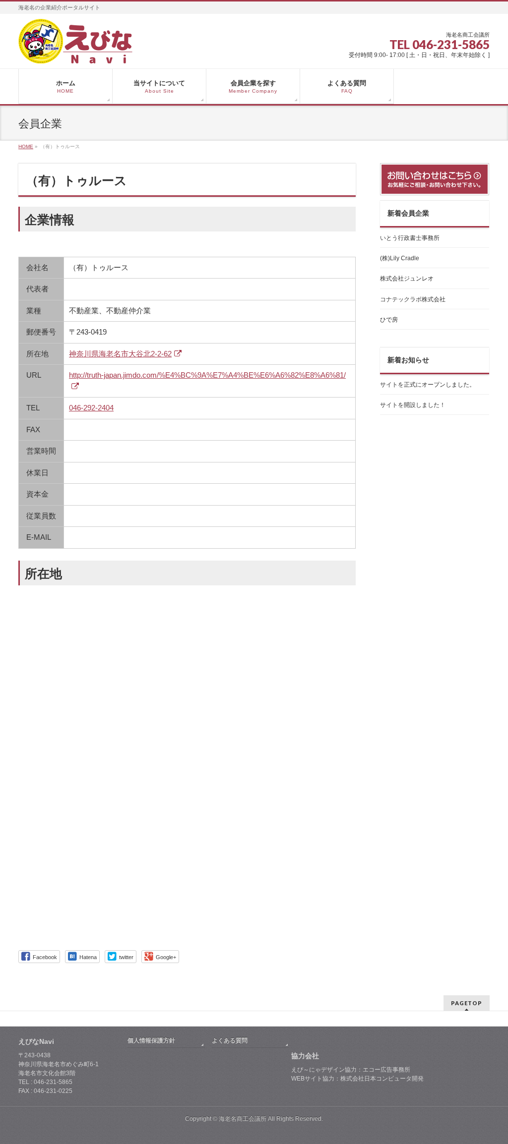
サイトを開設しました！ (412, 404)
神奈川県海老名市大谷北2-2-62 (120, 353)
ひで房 (389, 319)
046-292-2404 (91, 407)
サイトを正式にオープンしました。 (427, 384)
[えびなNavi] (75, 52)
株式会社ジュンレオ (407, 278)
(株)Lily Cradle (399, 258)
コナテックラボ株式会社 (412, 299)
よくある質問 (230, 1040)
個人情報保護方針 (151, 1040)
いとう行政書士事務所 (410, 237)
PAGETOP (466, 1003)
